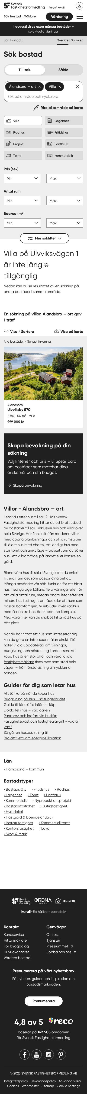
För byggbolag (16, 946)
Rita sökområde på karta (62, 107)
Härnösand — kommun (25, 769)
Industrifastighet (19, 823)
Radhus (63, 789)
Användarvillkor (70, 1081)
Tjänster (53, 940)
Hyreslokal (14, 811)
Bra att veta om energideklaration (32, 738)
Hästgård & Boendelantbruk (29, 817)
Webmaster (31, 1086)
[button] (80, 16)
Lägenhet (14, 795)
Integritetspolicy (16, 1081)
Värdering (59, 16)
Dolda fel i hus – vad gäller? (27, 710)
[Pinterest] (61, 1054)
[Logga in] (79, 6)
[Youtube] (37, 1054)
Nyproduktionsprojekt (53, 800)
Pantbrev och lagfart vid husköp (30, 716)
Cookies (13, 1086)
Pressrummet (57, 946)
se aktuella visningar (43, 31)
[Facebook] (24, 1054)
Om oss (52, 934)
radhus (73, 606)
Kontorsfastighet (20, 828)
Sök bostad (12, 16)
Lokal (45, 828)
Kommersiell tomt (55, 823)
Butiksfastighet (54, 806)
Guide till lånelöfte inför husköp (29, 704)
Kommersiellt (16, 800)
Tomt (34, 795)
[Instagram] (49, 1054)
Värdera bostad (17, 958)
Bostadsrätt (16, 789)
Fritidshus (41, 789)
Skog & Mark (16, 834)
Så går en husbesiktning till (26, 732)
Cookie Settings (68, 1086)
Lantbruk (53, 795)
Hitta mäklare (15, 940)
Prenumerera (43, 1001)
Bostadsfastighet (20, 806)
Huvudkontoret (16, 952)
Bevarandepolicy (44, 1081)
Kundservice (14, 934)
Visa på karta (72, 331)
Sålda (63, 70)
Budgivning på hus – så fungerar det (34, 699)
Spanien (77, 40)
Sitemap (48, 1086)
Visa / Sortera (22, 331)
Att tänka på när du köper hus (29, 693)
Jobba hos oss (58, 952)
